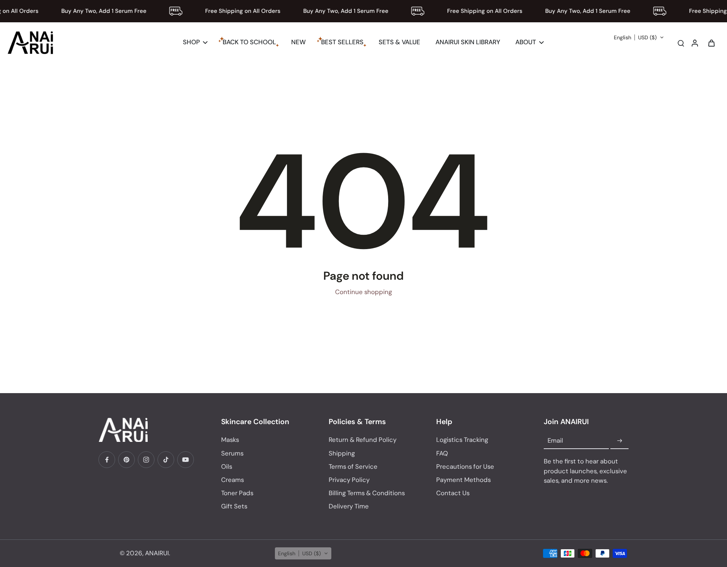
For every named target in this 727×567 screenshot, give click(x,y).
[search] (680, 42)
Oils (226, 466)
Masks (230, 439)
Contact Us (453, 493)
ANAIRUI (157, 553)
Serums (232, 453)
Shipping (342, 453)
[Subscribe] (619, 440)
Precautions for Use (465, 466)
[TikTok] (166, 459)
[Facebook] (106, 459)
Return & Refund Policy (362, 439)
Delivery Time (349, 506)
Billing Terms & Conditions (367, 493)
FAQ (442, 453)
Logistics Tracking (462, 439)
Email (555, 441)
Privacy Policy (349, 480)
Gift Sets (234, 506)
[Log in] (694, 42)
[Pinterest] (126, 459)
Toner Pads (237, 493)
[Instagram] (146, 459)
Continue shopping (363, 292)
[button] (639, 37)
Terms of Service (353, 466)
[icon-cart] (711, 42)
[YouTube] (185, 459)
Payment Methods (463, 480)
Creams (232, 480)
